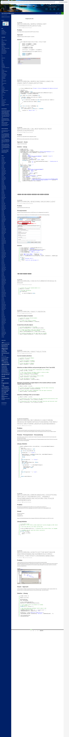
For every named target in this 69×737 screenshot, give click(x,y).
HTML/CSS (3, 65)
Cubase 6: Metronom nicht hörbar (6, 131)
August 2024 (3, 174)
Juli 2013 (3, 297)
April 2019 (3, 223)
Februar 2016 (3, 264)
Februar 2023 (3, 185)
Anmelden (3, 30)
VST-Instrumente (4, 99)
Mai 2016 (3, 261)
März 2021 (3, 202)
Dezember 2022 (4, 186)
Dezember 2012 (4, 304)
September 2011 (4, 322)
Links (60, 13)
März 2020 (3, 215)
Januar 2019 (3, 227)
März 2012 (3, 315)
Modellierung (3, 77)
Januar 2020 (3, 217)
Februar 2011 (3, 329)
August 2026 (3, 157)
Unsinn (2, 97)
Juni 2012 (3, 311)
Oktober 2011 (3, 321)
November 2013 (4, 293)
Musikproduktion (4, 80)
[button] (29, 576)
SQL (2, 93)
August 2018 (3, 233)
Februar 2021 (3, 203)
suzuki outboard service (5, 130)
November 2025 (4, 162)
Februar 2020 (3, 216)
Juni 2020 (3, 211)
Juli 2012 (3, 310)
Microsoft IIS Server (4, 74)
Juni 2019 (3, 222)
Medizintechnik (4, 73)
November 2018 (4, 229)
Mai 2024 (3, 175)
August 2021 (3, 198)
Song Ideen (3, 89)
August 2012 (3, 309)
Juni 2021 (3, 199)
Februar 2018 (3, 238)
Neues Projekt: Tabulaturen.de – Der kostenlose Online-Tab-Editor (5, 116)
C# (7, 357)
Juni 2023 (3, 180)
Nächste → (42, 630)
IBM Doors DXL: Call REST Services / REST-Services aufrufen (34, 130)
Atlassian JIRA (3, 49)
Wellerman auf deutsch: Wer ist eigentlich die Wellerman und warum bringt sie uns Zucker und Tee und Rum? (5, 141)
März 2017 (3, 249)
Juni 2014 (3, 285)
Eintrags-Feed (3, 31)
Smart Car (3, 86)
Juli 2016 (3, 258)
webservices (46, 194)
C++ (2, 56)
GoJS (2, 61)
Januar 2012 (3, 317)
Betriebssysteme (4, 53)
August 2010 (3, 334)
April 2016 (3, 262)
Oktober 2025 (3, 163)
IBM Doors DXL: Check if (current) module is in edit (36, 282)
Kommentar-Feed (4, 32)
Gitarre (2, 60)
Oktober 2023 (3, 179)
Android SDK (3, 47)
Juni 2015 (3, 273)
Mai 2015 (3, 274)
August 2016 (3, 257)
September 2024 (4, 173)
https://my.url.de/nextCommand (35, 169)
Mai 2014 (3, 286)
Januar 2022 (3, 196)
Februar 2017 (3, 250)
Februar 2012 (3, 316)
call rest (19, 194)
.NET (3, 342)
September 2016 (4, 256)
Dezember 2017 (4, 240)
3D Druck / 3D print (4, 40)
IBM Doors (29, 194)
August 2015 (3, 270)
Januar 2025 (3, 169)
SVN (2, 96)
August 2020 (3, 209)
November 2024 (4, 170)
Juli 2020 (3, 210)
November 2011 (4, 320)
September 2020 (4, 208)
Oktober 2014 (3, 281)
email (21, 273)
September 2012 (4, 308)
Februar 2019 (3, 226)
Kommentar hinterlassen (27, 27)
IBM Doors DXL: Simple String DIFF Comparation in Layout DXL (32, 25)
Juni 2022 (3, 191)
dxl (22, 194)
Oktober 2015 (3, 268)
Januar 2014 (3, 291)
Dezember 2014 (4, 279)
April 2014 (3, 287)
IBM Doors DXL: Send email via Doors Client (36, 202)
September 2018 (4, 232)
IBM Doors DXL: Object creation (31, 312)
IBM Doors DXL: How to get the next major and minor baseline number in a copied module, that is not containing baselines (36, 554)
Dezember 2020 (4, 205)
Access (2, 41)
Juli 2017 (3, 244)
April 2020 (3, 214)
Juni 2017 (3, 245)
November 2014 (4, 280)
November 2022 (4, 187)
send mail (29, 273)
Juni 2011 (3, 326)
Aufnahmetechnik (4, 50)
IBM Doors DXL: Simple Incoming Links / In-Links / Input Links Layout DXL (35, 82)
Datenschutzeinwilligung (6, 3)
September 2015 (4, 269)
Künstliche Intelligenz (4, 71)
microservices (34, 194)
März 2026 (3, 161)
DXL (17, 22)
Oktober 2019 (3, 220)
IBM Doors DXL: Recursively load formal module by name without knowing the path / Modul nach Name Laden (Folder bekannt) (37, 422)
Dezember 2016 (4, 252)
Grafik (2, 62)
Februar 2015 (3, 276)
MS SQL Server (3, 78)
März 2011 (3, 328)
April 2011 (3, 327)
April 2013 (3, 299)
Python (2, 84)
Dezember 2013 (4, 292)
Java (2, 68)
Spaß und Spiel (3, 92)
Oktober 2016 (3, 255)
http (25, 194)
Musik (2, 79)
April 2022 (3, 192)
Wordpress (3, 103)
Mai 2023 (3, 181)
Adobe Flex (3, 42)
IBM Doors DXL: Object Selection (31, 352)
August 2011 (3, 323)
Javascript (5, 368)
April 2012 (3, 314)
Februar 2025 (3, 168)
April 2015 (3, 275)
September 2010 (4, 333)
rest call (42, 194)
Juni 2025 (3, 164)
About (57, 13)
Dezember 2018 (4, 228)
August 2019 (3, 221)
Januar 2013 (3, 303)
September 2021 (4, 197)
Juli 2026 (3, 158)
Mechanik (3, 72)
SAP (2, 85)
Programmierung (25, 418)
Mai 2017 (3, 246)
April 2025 (3, 167)
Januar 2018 (3, 239)
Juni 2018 (3, 234)
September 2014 (4, 282)
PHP (2, 381)
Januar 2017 (3, 251)
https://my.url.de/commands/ (35, 156)
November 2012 (4, 305)
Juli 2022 (3, 190)
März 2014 (3, 288)
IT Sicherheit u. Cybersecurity (5, 67)
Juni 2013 (3, 298)
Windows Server (4, 102)
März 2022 (3, 193)
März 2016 (3, 263)
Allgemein (5, 349)
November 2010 (4, 332)
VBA (2, 98)
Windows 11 (3, 395)
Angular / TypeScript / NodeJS (5, 48)
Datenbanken (5, 359)
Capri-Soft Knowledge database (8, 13)
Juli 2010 (3, 335)
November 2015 (4, 267)
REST (38, 194)
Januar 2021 (3, 204)
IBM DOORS (20, 22)
